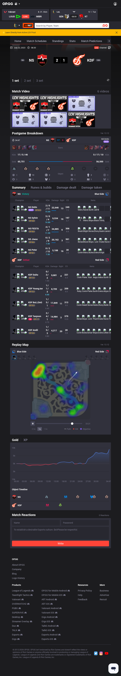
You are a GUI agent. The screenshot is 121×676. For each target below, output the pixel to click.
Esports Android (50, 634)
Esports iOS (47, 638)
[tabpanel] (60, 265)
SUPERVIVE (18, 612)
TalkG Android (49, 625)
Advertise (104, 594)
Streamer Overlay (20, 621)
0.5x (33, 429)
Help (80, 594)
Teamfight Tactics (21, 594)
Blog (14, 573)
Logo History (18, 578)
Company (16, 569)
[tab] (20, 187)
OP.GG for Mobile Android (54, 590)
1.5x (45, 429)
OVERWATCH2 (19, 603)
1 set (15, 80)
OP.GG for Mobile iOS (52, 594)
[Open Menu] (115, 4)
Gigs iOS (46, 621)
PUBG (15, 608)
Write (60, 543)
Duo (14, 625)
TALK (14, 630)
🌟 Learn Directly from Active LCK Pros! (19, 32)
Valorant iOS (48, 612)
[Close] (116, 32)
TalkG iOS (46, 630)
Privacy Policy (85, 590)
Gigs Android (48, 616)
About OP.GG (18, 564)
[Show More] (17, 4)
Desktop (16, 616)
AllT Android (48, 599)
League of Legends (21, 590)
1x (40, 429)
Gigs (14, 638)
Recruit (103, 599)
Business (104, 590)
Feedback (82, 599)
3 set (39, 80)
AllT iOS (46, 603)
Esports (16, 634)
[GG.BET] (28, 25)
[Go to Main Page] (8, 4)
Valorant (16, 599)
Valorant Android (50, 608)
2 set (27, 80)
